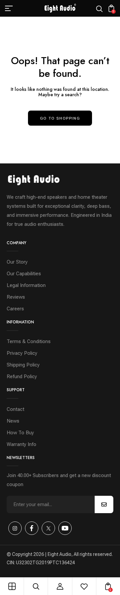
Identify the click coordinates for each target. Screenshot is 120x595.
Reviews (16, 297)
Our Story (17, 262)
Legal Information (26, 285)
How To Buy (20, 433)
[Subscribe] (104, 504)
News (13, 421)
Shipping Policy (23, 365)
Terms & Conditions (29, 341)
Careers (15, 309)
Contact (15, 409)
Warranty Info (21, 444)
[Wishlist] (84, 586)
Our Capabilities (24, 274)
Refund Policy (22, 377)
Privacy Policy (22, 353)
